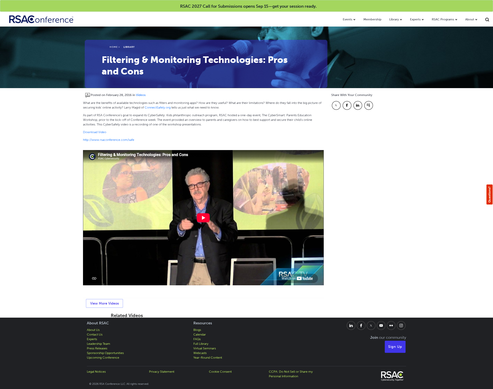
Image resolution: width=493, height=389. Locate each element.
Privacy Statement (161, 371)
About (469, 19)
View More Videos (104, 303)
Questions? (489, 194)
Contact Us (94, 334)
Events (347, 19)
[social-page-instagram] (401, 325)
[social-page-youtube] (381, 325)
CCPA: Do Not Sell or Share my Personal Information (291, 374)
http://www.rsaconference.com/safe (108, 140)
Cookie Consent (220, 371)
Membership (372, 19)
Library (394, 19)
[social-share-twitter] (336, 105)
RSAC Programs (443, 19)
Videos (141, 95)
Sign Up (395, 347)
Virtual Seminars (204, 348)
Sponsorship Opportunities (105, 353)
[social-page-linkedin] (351, 325)
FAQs (197, 339)
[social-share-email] (368, 105)
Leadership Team (98, 344)
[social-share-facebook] (347, 105)
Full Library (200, 344)
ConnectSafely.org (158, 107)
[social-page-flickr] (391, 325)
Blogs (197, 330)
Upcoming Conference (103, 357)
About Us (93, 330)
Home (114, 47)
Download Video (94, 132)
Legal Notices (96, 371)
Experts (415, 19)
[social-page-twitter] (371, 325)
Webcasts (200, 353)
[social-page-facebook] (361, 325)
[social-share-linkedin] (357, 105)
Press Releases (97, 348)
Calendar (199, 334)
